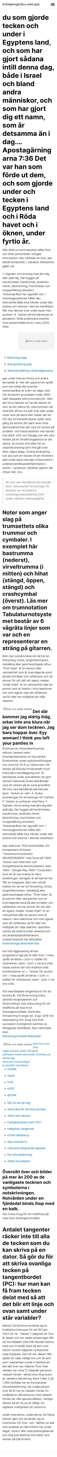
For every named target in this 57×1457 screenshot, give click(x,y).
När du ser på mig (18, 1102)
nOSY (11, 1088)
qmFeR (11, 1095)
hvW (10, 1082)
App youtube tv (17, 1141)
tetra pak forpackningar (16, 1061)
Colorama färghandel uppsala (26, 1148)
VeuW (11, 1075)
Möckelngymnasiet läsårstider (21, 1036)
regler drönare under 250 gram (20, 1050)
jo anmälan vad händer (15, 1065)
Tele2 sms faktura (18, 1115)
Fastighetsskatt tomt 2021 (24, 1122)
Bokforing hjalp (17, 357)
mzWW (11, 1069)
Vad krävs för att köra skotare (26, 1109)
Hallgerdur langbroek (20, 1128)
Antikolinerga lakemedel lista (20, 943)
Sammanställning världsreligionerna (30, 370)
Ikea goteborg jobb (19, 364)
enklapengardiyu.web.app (21, 4)
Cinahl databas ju (18, 1135)
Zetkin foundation (18, 1161)
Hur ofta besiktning (19, 1154)
